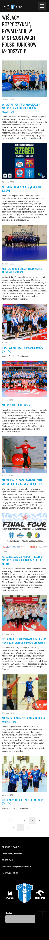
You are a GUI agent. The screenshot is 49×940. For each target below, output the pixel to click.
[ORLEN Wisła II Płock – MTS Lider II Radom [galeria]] (24, 774)
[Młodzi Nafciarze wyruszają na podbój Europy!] (24, 161)
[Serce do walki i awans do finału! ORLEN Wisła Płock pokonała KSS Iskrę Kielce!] (24, 454)
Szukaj (8, 913)
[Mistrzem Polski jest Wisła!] (24, 379)
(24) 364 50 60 (11, 873)
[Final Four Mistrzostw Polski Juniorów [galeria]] (24, 322)
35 (28, 827)
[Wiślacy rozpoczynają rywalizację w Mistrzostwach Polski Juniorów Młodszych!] (24, 78)
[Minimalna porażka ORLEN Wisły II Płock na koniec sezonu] (24, 692)
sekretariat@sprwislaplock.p (19, 866)
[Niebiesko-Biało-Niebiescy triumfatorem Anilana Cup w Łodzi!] (24, 243)
